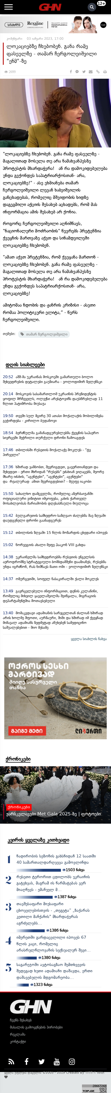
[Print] (105, 72)
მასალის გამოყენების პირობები (36, 1027)
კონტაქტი (18, 1041)
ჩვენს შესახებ (21, 1020)
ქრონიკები (18, 759)
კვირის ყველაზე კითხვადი (38, 840)
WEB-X (90, 1073)
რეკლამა (17, 1034)
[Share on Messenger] (77, 72)
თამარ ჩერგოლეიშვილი (45, 334)
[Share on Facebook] (70, 72)
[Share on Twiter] (84, 72)
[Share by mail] (90, 72)
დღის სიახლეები (25, 364)
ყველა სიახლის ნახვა (89, 639)
